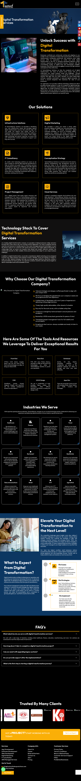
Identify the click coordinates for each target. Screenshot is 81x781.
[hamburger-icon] (77, 4)
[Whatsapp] (3, 769)
